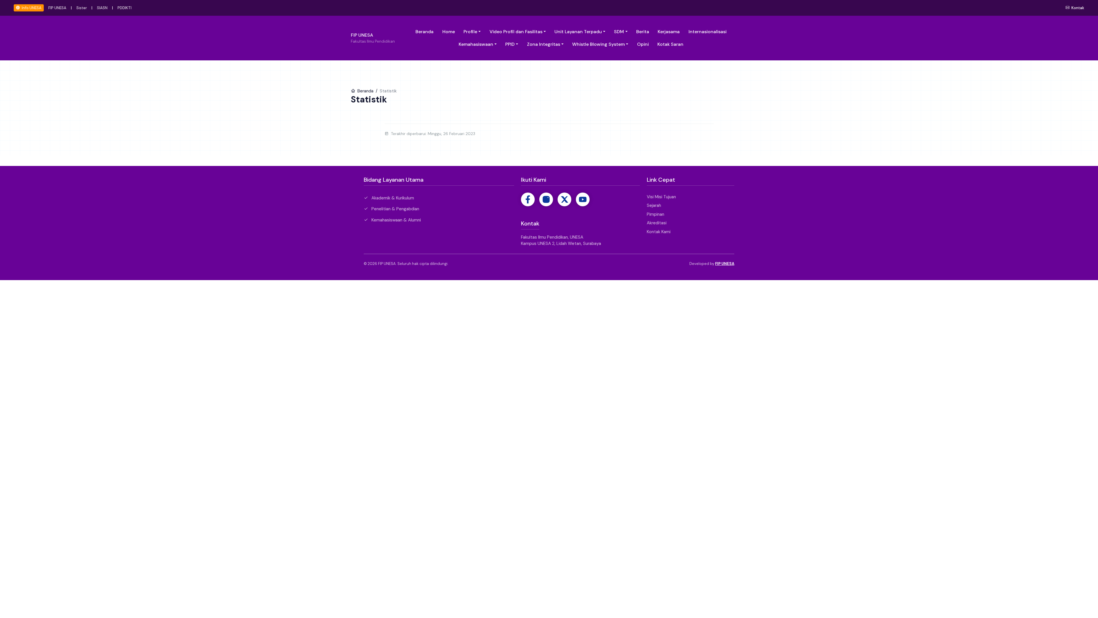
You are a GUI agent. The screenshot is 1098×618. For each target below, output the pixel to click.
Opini (643, 44)
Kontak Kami (659, 232)
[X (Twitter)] (564, 199)
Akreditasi (657, 223)
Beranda (424, 32)
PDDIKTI (125, 7)
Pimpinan (655, 214)
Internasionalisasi (708, 32)
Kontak (1077, 7)
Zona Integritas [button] (543, 44)
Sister (81, 7)
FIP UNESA (57, 7)
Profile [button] (470, 32)
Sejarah (654, 205)
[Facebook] (528, 199)
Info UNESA (31, 7)
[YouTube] (583, 199)
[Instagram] (546, 199)
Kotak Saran (670, 44)
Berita (642, 32)
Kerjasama (669, 32)
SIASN (102, 7)
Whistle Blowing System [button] (598, 44)
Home (448, 32)
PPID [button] (510, 44)
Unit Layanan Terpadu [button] (578, 32)
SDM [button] (619, 32)
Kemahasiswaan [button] (476, 44)
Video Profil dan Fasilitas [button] (516, 32)
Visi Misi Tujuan (661, 197)
